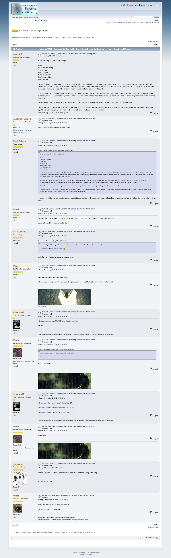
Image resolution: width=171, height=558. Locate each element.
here (157, 22)
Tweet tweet (42, 306)
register (36, 17)
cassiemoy (18, 464)
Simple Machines (95, 552)
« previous (151, 41)
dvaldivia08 (18, 312)
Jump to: (140, 538)
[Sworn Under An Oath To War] (17, 367)
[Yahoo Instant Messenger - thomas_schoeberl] (23, 132)
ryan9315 (17, 54)
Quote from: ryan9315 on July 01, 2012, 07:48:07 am (55, 150)
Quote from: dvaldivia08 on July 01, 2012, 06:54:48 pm (56, 349)
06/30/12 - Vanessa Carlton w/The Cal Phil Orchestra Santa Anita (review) (69, 54)
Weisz (16, 496)
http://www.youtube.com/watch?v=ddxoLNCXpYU (56, 408)
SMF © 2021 (85, 552)
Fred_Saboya (19, 141)
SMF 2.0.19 (76, 552)
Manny (16, 266)
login (30, 17)
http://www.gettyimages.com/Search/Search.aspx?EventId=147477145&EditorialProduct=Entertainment (75, 282)
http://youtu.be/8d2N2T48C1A (59, 505)
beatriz (16, 209)
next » (158, 41)
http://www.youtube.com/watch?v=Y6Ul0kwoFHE (55, 412)
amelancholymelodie (22, 119)
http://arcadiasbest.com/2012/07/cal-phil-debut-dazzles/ (58, 321)
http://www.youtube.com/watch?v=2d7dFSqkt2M (55, 403)
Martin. (16, 340)
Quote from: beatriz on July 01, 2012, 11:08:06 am (54, 241)
